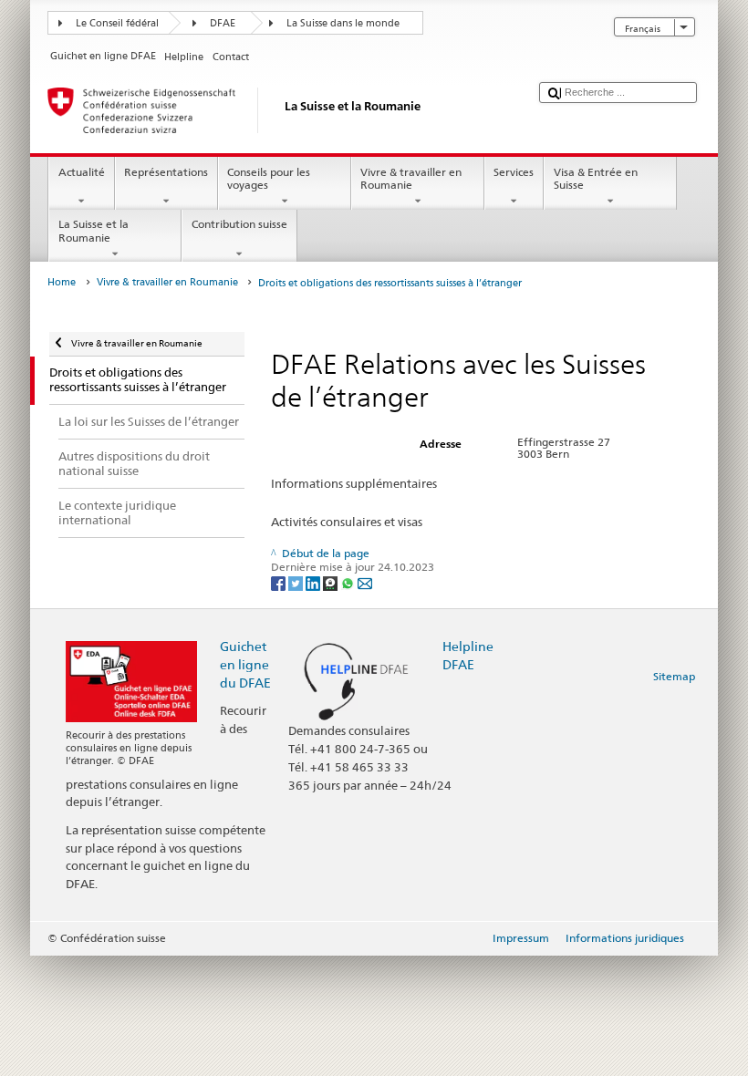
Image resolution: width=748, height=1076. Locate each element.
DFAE (222, 23)
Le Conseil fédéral (117, 23)
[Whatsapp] (349, 582)
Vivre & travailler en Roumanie (411, 178)
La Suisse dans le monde (343, 23)
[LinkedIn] (314, 582)
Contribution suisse (239, 224)
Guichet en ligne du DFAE (245, 664)
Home (61, 282)
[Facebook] (279, 582)
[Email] (365, 582)
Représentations (166, 172)
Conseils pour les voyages (268, 178)
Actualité (81, 172)
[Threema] (331, 582)
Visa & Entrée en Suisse (596, 178)
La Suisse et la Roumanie (93, 230)
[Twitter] (297, 582)
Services (513, 172)
